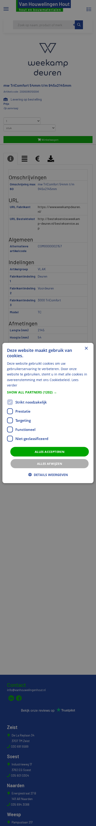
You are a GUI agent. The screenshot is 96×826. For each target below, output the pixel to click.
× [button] (86, 348)
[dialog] (47, 413)
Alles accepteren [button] (50, 451)
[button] (48, 392)
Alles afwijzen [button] (49, 464)
